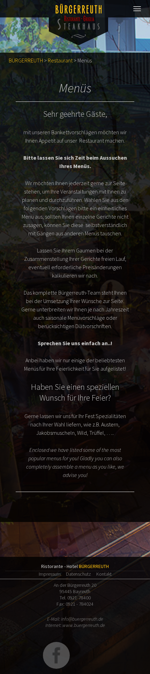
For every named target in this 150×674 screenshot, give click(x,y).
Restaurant (60, 60)
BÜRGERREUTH (26, 60)
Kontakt (104, 574)
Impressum (50, 574)
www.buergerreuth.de (83, 625)
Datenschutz (78, 574)
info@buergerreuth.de (82, 619)
